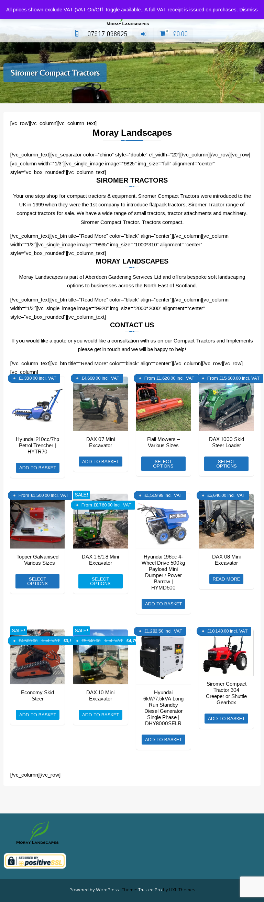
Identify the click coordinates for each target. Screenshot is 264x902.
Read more (226, 579)
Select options (163, 464)
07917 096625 (107, 33)
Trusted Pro (150, 890)
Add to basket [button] (37, 467)
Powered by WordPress (94, 890)
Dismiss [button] (248, 9)
